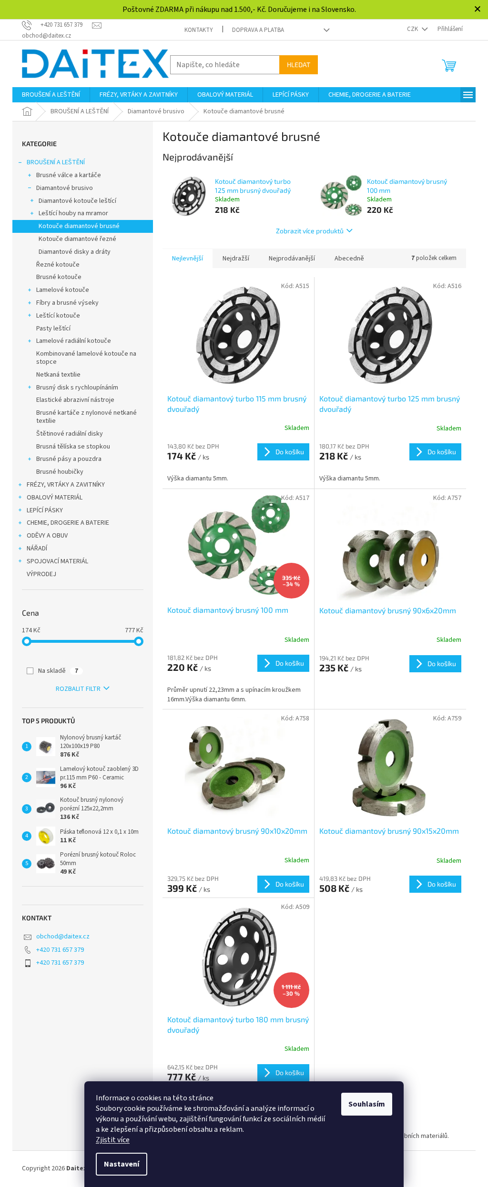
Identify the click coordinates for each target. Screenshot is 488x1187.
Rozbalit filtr (78, 689)
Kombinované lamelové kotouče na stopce (86, 358)
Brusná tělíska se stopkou (73, 446)
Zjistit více (113, 1140)
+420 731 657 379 (60, 950)
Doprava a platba (258, 30)
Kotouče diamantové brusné (79, 226)
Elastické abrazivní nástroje (75, 400)
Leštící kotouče (58, 315)
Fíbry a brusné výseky (67, 303)
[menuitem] (51, 94)
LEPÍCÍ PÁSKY (45, 510)
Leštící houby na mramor (73, 213)
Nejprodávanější (292, 258)
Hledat (298, 64)
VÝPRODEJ (41, 574)
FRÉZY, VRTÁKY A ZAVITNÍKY (66, 484)
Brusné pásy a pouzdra (69, 459)
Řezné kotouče (58, 264)
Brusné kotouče (58, 277)
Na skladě (58, 671)
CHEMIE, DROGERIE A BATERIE (68, 523)
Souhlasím (366, 1104)
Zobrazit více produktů (310, 231)
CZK (413, 29)
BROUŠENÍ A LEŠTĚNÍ (56, 162)
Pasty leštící (53, 328)
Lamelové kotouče (62, 290)
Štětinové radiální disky (69, 434)
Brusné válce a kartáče (68, 175)
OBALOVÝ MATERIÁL (54, 497)
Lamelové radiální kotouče (73, 341)
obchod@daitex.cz (63, 936)
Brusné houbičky (59, 472)
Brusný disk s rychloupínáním (77, 387)
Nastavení (121, 1164)
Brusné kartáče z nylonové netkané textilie (86, 417)
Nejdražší (236, 258)
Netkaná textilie (58, 374)
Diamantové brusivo (64, 188)
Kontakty (198, 30)
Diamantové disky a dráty (75, 252)
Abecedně (349, 258)
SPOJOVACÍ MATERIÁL (57, 561)
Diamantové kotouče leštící (77, 201)
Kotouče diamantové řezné (77, 239)
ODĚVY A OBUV (47, 535)
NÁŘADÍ (37, 548)
